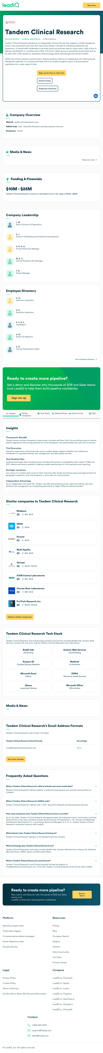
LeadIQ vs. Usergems (63, 1004)
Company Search (61, 936)
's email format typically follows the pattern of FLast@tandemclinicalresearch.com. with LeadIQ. (49, 864)
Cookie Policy (9, 983)
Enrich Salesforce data (13, 941)
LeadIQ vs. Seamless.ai (63, 999)
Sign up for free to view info (51, 73)
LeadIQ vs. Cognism (62, 994)
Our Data (57, 957)
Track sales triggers (12, 931)
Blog (55, 931)
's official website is (48, 789)
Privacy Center (60, 962)
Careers (56, 947)
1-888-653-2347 (39, 1025)
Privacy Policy (9, 978)
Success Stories (10, 947)
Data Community (61, 952)
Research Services (50, 837)
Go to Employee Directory (85, 359)
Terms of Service (11, 988)
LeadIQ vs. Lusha (61, 988)
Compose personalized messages (18, 936)
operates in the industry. (35, 835)
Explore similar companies (20, 617)
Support (56, 941)
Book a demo (82, 894)
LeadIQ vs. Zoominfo (62, 978)
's (47, 803)
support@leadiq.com (41, 1030)
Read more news (88, 160)
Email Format (45, 81)
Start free (91, 5)
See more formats (16, 759)
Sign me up (19, 397)
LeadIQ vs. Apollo (61, 983)
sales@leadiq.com (40, 1036)
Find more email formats (59, 867)
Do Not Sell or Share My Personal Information (24, 994)
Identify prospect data (13, 926)
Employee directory (47, 88)
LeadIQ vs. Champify (62, 1009)
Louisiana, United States (31, 39)
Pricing (56, 926)
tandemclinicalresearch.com (57, 790)
